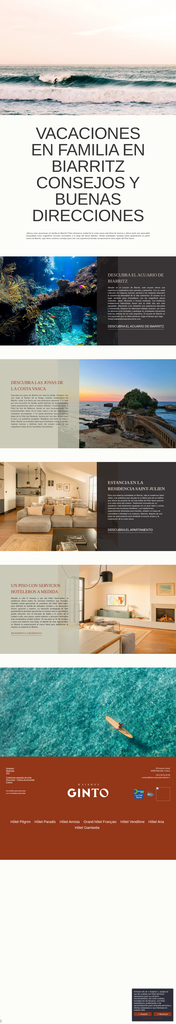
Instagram (10, 768)
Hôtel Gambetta (87, 828)
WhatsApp (10, 771)
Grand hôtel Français (100, 822)
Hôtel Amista (70, 822)
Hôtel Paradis (45, 822)
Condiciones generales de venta (18, 777)
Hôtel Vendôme (132, 822)
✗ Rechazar (162, 1014)
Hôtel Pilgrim (20, 822)
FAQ (8, 773)
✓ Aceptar (143, 1014)
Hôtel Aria (156, 822)
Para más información (152, 1018)
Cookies (9, 782)
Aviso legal (10, 780)
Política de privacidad (25, 780)
